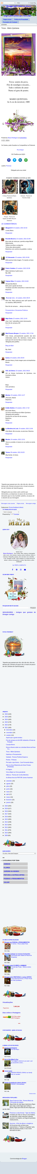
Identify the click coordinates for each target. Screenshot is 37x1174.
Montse (8, 395)
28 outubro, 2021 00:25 (17, 452)
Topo (33, 1171)
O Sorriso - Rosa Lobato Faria (19, 943)
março (8, 797)
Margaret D (9, 228)
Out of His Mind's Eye (11, 1059)
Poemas (8, 166)
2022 (6, 725)
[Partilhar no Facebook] (7, 140)
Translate (16, 514)
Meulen (8, 439)
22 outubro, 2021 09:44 (23, 298)
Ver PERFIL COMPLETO (19, 565)
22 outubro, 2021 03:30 (22, 257)
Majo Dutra (9, 318)
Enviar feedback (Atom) (16, 507)
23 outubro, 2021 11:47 (18, 395)
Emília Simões (10, 408)
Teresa (8, 452)
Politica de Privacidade (21, 19)
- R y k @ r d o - (10, 298)
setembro (9, 781)
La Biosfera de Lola (12, 428)
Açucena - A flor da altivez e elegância (21, 1123)
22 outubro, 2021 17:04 (26, 333)
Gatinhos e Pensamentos (13, 754)
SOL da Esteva (10, 370)
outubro (8, 735)
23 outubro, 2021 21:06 (26, 428)
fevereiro (9, 799)
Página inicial (20, 503)
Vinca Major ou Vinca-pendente (15, 772)
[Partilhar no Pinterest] (9, 140)
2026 (6, 714)
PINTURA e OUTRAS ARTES (14, 875)
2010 (6, 832)
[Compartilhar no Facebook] (9, 160)
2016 (6, 816)
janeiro (8, 802)
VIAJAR (6, 882)
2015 (6, 819)
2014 (6, 822)
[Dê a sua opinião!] (4, 140)
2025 (6, 716)
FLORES (7, 867)
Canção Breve (10, 744)
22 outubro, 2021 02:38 (23, 238)
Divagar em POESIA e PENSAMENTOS (17, 942)
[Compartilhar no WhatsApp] (26, 160)
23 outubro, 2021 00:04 (17, 358)
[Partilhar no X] (5, 140)
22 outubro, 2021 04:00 (21, 281)
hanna (8, 358)
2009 (6, 835)
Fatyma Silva (10, 281)
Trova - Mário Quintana (13, 751)
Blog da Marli (10, 345)
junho (8, 789)
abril (7, 794)
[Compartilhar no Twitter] (14, 160)
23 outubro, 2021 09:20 (23, 370)
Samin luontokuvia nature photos (15, 1082)
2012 (6, 827)
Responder (9, 233)
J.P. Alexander (10, 257)
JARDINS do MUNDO (11, 871)
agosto (8, 783)
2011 (6, 830)
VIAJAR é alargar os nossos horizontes (17, 954)
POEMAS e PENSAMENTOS (14, 878)
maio (8, 791)
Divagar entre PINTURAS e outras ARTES (17, 977)
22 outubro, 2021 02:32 (20, 228)
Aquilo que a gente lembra (14, 737)
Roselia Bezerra (11, 238)
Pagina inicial (7, 19)
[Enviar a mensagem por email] (2, 140)
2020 (6, 806)
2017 (6, 814)
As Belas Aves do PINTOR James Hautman (19, 777)
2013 (6, 824)
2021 (6, 727)
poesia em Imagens (10, 1048)
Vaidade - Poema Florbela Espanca (17, 757)
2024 (6, 719)
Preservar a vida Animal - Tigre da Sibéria (22, 1113)
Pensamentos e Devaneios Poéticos (17, 310)
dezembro (9, 730)
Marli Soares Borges (12, 333)
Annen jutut (8, 1071)
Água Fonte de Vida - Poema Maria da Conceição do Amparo (21, 1101)
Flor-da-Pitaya (15, 1049)
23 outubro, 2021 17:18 (22, 408)
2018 (6, 811)
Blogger (24, 1158)
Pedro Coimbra (10, 268)
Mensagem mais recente (8, 503)
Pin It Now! (20, 150)
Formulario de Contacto (10, 22)
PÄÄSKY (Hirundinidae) (17, 1084)
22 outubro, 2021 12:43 (20, 318)
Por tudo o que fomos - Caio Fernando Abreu (19, 762)
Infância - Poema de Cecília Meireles (17, 775)
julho (8, 786)
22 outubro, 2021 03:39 (23, 268)
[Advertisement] (18, 690)
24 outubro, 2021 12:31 (18, 439)
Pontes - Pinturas (11, 759)
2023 (6, 722)
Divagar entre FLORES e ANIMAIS (15, 965)
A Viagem (9, 769)
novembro (9, 732)
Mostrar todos (32, 1093)
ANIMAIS (7, 864)
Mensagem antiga (31, 503)
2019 (6, 808)
